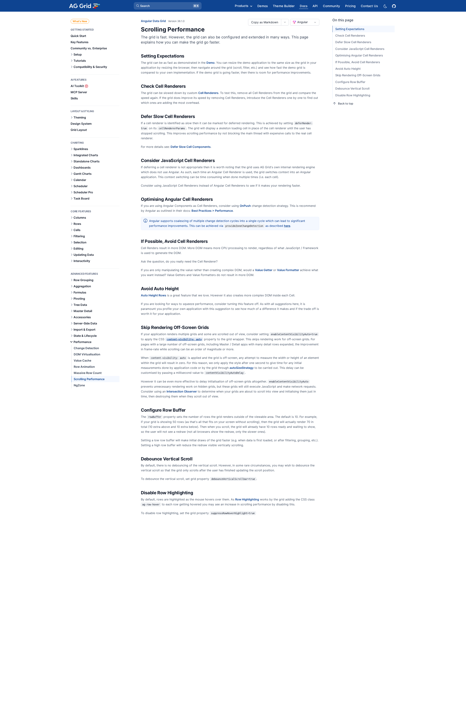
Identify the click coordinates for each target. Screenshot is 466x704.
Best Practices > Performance (212, 210)
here (287, 226)
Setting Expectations (349, 29)
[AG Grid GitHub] (394, 5)
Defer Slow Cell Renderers (353, 42)
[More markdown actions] (285, 22)
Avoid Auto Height (348, 68)
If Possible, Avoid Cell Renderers (357, 62)
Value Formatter (288, 270)
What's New (80, 21)
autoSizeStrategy (242, 368)
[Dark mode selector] (385, 6)
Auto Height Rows (153, 295)
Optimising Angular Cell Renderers (359, 55)
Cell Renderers (208, 93)
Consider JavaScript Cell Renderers (359, 49)
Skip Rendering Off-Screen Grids (357, 75)
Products (241, 6)
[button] (168, 5)
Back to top (345, 103)
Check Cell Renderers (350, 35)
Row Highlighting (247, 499)
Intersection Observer (182, 391)
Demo (210, 62)
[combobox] (304, 22)
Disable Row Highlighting (352, 95)
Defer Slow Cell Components (191, 147)
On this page (342, 20)
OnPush (245, 206)
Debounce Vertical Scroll (352, 88)
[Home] (84, 6)
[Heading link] (188, 56)
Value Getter (263, 270)
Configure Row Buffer (350, 82)
